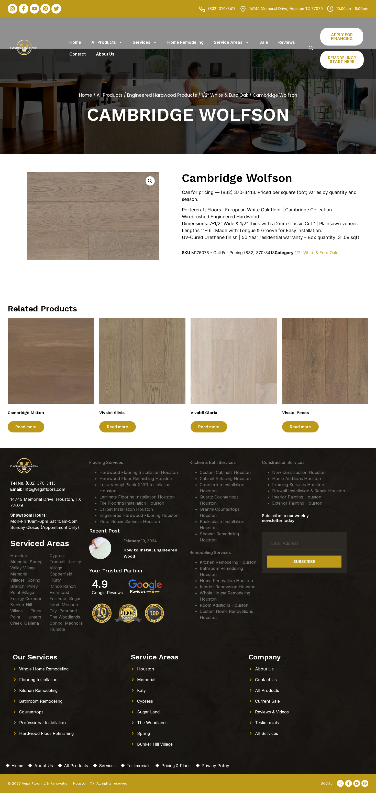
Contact (77, 54)
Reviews (286, 42)
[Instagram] (12, 9)
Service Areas (228, 42)
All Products (103, 42)
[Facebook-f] (23, 9)
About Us (105, 54)
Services (141, 42)
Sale (263, 42)
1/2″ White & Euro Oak (225, 95)
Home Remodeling (185, 42)
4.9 (100, 584)
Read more (26, 426)
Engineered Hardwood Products (162, 95)
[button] (150, 181)
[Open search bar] (311, 48)
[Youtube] (34, 9)
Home (75, 42)
